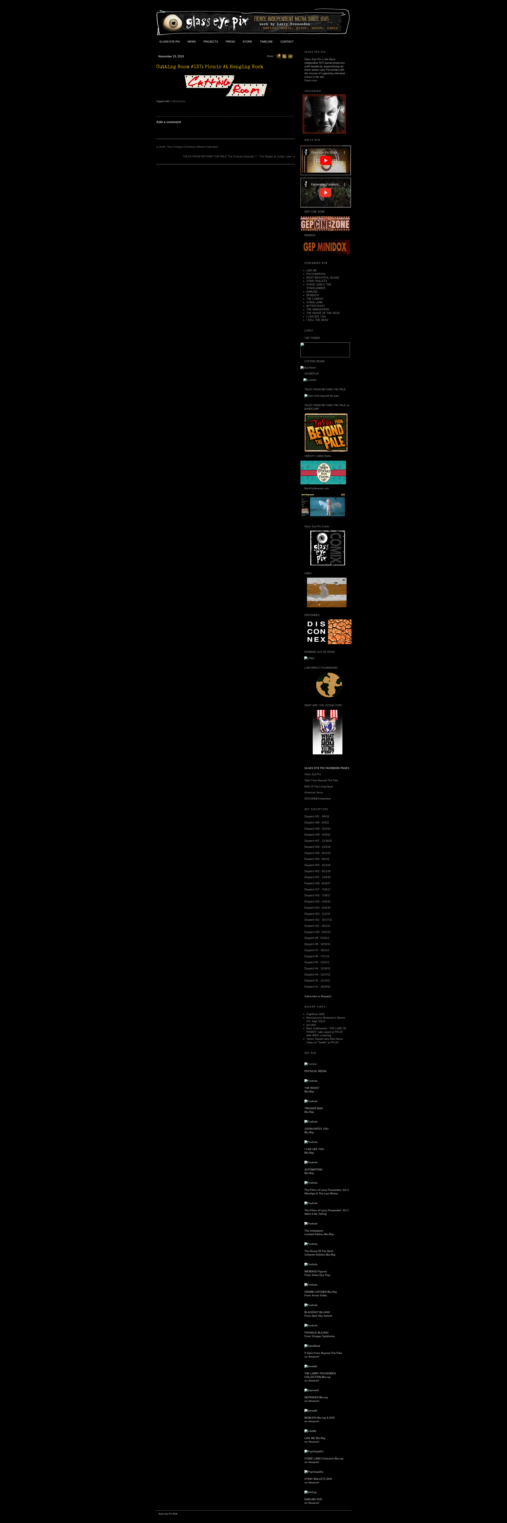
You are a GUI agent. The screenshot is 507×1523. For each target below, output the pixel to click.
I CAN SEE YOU (316, 316)
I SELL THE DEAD (317, 319)
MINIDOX (309, 235)
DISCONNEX (312, 615)
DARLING (312, 291)
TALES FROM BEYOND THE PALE (325, 389)
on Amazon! (320, 1377)
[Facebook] (278, 56)
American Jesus (313, 792)
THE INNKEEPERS (317, 309)
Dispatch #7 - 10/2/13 (316, 950)
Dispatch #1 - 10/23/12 (317, 986)
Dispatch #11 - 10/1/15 (317, 925)
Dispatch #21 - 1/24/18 (317, 877)
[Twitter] (284, 56)
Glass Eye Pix (169, 41)
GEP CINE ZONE (314, 211)
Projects (210, 41)
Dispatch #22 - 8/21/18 (317, 871)
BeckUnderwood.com (316, 488)
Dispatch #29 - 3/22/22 (317, 828)
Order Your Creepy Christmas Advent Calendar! (188, 146)
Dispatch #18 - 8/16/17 (317, 883)
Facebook (306, 41)
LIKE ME (311, 270)
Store (247, 41)
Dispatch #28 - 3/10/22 (317, 834)
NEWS (192, 41)
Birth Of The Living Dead (318, 786)
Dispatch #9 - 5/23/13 (316, 937)
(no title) (311, 1024)
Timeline (266, 41)
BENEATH (312, 295)
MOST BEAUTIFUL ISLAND (322, 277)
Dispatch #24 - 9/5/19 (316, 859)
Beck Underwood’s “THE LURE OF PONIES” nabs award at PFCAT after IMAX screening (326, 1032)
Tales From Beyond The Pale (321, 780)
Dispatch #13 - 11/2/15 (317, 913)
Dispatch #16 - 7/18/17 (317, 895)
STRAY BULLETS (316, 281)
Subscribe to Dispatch (318, 996)
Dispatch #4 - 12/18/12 (317, 968)
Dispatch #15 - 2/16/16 (317, 901)
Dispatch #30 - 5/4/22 (316, 822)
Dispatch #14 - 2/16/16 (317, 907)
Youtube (324, 41)
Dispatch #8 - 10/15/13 (317, 944)
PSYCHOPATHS (316, 274)
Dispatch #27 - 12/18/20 (318, 840)
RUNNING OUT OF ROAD (319, 651)
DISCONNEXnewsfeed (317, 798)
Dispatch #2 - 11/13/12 (317, 980)
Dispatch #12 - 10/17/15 (318, 919)
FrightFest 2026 (315, 1014)
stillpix (308, 573)
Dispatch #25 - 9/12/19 (317, 853)
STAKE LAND (314, 302)
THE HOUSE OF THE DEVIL (323, 313)
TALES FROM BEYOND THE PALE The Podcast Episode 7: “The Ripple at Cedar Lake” (238, 156)
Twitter (315, 41)
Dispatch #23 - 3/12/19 (317, 865)
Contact (287, 41)
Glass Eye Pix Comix (316, 526)
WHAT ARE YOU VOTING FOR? (323, 705)
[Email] (290, 56)
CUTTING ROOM (314, 361)
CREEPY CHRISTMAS (317, 456)
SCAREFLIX (311, 373)
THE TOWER (312, 338)
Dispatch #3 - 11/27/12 (317, 974)
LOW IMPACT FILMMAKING (321, 667)
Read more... (311, 80)
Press (230, 41)
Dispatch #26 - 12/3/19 (317, 846)
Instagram (332, 41)
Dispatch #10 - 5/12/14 (317, 932)
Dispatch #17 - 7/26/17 (317, 889)
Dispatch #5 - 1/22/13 (316, 962)
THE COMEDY (315, 298)
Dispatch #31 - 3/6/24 (316, 816)
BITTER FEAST (315, 305)
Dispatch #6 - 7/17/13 (316, 956)
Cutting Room (178, 101)
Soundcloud (341, 41)
